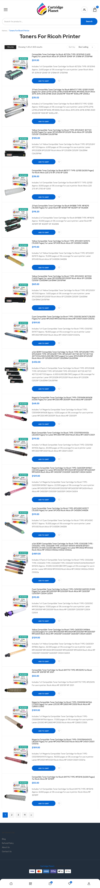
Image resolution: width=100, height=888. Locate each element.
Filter (11, 47)
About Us (6, 847)
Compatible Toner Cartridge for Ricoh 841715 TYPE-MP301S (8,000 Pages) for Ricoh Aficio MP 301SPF (63, 778)
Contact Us (7, 851)
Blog (4, 839)
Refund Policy (8, 843)
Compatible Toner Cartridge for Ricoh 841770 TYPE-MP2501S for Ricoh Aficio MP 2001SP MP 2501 (62, 671)
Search (89, 21)
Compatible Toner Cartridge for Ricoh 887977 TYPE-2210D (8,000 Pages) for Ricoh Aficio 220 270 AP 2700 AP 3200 (63, 172)
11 (25, 815)
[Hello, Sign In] (84, 9)
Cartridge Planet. (47, 866)
